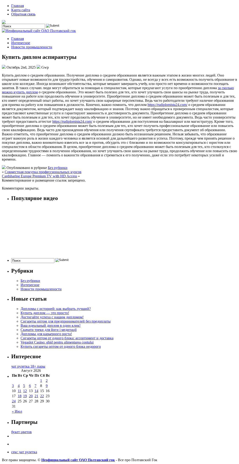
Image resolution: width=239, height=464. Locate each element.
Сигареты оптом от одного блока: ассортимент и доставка (67, 338)
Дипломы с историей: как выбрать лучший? (56, 309)
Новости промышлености (31, 47)
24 (14, 401)
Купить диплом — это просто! (45, 313)
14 (36, 391)
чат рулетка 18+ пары (28, 366)
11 (19, 391)
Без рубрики (57, 168)
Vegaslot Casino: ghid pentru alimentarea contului (57, 342)
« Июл (17, 411)
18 (19, 396)
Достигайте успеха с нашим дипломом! (52, 317)
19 (25, 396)
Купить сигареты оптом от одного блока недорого (61, 346)
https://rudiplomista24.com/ (167, 105)
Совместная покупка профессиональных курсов (43, 172)
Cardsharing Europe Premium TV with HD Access (39, 176)
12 (25, 391)
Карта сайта (20, 10)
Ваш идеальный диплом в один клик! (51, 325)
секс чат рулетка (24, 452)
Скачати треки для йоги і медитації (49, 330)
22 (42, 396)
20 (31, 396)
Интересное (20, 43)
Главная (17, 6)
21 (36, 396)
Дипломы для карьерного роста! (46, 334)
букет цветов (21, 432)
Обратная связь (23, 14)
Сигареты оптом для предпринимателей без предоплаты (66, 321)
